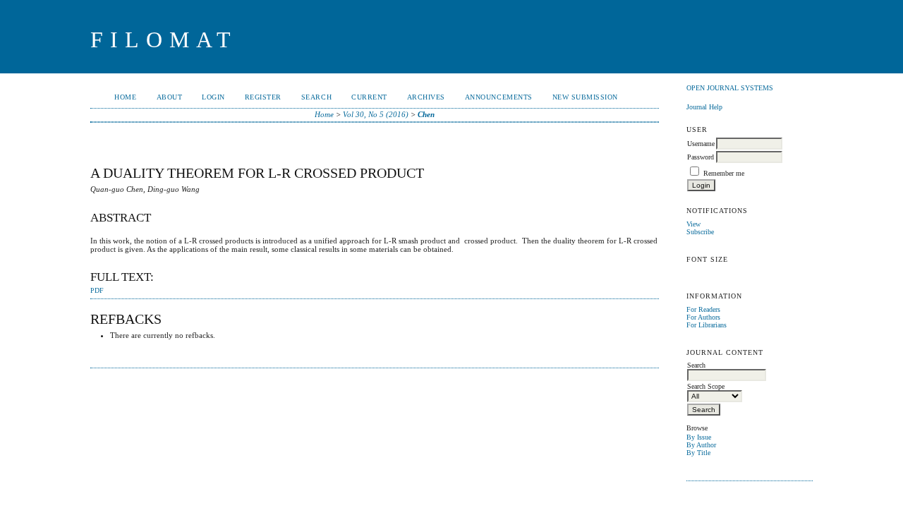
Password (700, 157)
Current (369, 97)
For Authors (703, 317)
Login (213, 97)
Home (125, 97)
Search (316, 97)
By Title (698, 452)
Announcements (499, 97)
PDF (97, 290)
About (170, 97)
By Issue (698, 437)
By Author (701, 445)
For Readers (703, 309)
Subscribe (700, 232)
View (693, 224)
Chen (426, 114)
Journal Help (704, 107)
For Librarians (706, 325)
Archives (426, 97)
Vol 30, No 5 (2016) (375, 114)
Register (263, 97)
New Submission (585, 97)
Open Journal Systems (729, 88)
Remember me (723, 173)
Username (701, 143)
